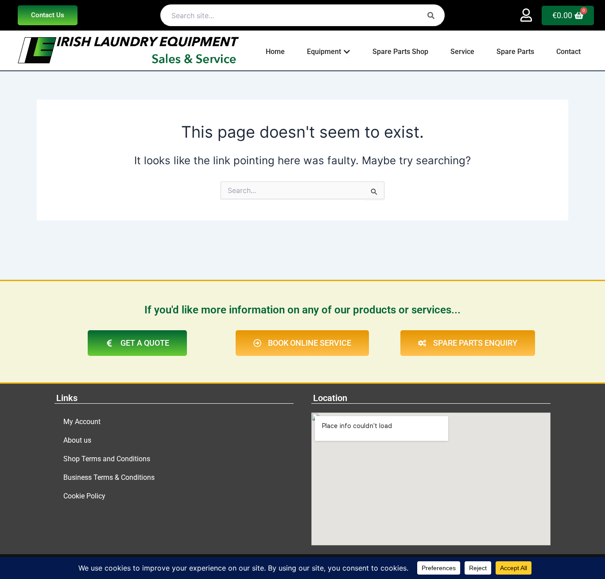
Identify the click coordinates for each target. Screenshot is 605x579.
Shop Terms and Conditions (106, 459)
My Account (82, 421)
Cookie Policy (84, 496)
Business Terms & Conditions (109, 477)
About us (77, 440)
